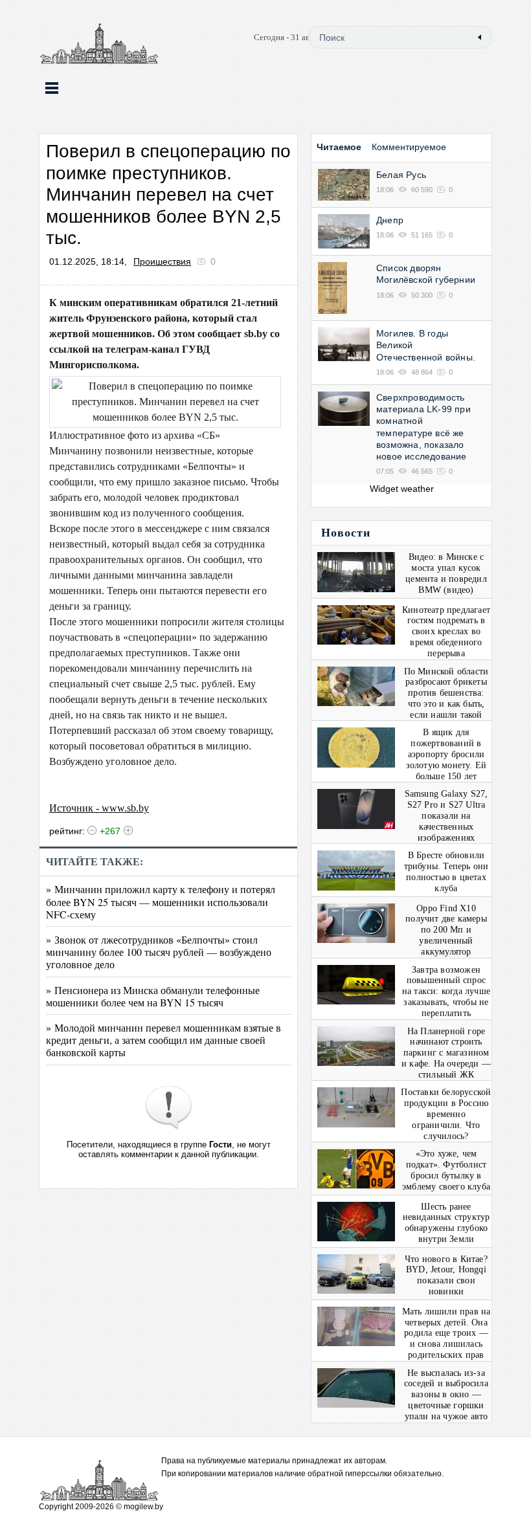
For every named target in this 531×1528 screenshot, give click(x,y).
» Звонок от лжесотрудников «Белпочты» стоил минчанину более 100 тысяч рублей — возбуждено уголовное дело (158, 952)
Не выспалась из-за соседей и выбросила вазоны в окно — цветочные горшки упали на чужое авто (446, 1394)
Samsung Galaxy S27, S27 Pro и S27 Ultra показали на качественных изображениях (446, 815)
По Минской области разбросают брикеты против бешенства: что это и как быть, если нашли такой (446, 693)
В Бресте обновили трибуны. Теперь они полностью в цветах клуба (446, 871)
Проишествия (162, 261)
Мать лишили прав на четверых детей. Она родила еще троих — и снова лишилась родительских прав (446, 1333)
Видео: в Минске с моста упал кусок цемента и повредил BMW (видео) (446, 573)
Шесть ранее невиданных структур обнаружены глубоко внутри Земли (446, 1223)
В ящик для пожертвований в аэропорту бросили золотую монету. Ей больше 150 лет (446, 754)
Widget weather (402, 488)
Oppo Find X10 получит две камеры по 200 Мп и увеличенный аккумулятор (446, 930)
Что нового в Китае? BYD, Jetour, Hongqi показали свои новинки (446, 1275)
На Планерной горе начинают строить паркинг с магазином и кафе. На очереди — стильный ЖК (446, 1053)
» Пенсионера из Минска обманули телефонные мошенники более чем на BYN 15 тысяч (153, 996)
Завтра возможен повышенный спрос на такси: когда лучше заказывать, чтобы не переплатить (446, 991)
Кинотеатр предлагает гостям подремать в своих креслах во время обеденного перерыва (446, 631)
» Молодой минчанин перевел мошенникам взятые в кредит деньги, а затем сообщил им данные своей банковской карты (163, 1040)
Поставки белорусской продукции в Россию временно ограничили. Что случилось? (446, 1113)
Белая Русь (401, 175)
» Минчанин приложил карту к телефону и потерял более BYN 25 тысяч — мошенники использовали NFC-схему (160, 901)
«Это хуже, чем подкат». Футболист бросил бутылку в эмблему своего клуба (446, 1170)
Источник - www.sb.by (99, 808)
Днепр (389, 220)
